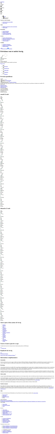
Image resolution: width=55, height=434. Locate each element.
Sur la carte (3, 63)
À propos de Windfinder (7, 33)
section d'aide (37, 379)
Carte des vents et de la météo (8, 22)
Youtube (15, 427)
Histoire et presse (5, 32)
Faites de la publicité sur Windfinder (9, 38)
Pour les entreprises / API (7, 34)
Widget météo (5, 27)
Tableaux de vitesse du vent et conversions (10, 26)
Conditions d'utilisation (6, 44)
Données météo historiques (7, 37)
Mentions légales (5, 46)
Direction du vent (3, 85)
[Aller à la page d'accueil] (0, 0)
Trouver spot (4, 348)
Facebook (10, 48)
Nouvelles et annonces (6, 39)
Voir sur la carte (4, 48)
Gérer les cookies (5, 40)
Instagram (15, 426)
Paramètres (6, 18)
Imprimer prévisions (5, 82)
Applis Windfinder (6, 31)
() (3, 86)
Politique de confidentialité (7, 45)
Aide (5, 16)
